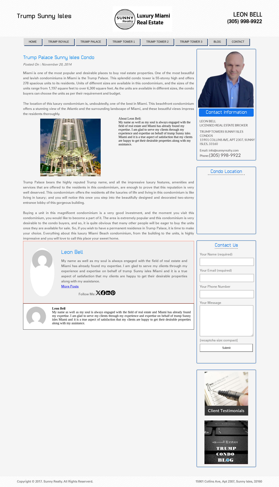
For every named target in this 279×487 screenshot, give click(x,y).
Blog (217, 41)
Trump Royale (58, 41)
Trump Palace (90, 41)
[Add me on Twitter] (98, 294)
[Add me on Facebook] (103, 294)
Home (33, 41)
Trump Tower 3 (191, 41)
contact (238, 41)
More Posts (70, 286)
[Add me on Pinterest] (112, 294)
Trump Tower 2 (157, 41)
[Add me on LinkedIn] (108, 294)
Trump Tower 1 (124, 41)
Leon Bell (72, 252)
